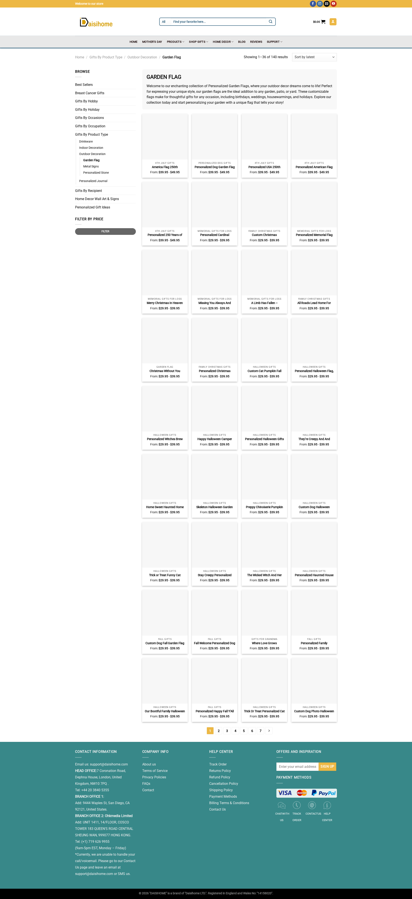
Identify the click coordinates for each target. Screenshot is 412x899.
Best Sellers (84, 85)
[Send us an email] (327, 4)
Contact (148, 790)
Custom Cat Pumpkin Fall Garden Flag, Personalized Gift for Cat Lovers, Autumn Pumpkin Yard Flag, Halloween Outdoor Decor (264, 371)
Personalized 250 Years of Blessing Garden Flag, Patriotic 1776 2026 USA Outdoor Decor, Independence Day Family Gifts (164, 235)
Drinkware (86, 141)
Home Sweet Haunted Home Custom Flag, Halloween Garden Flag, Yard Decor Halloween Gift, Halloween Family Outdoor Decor (165, 507)
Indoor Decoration (91, 148)
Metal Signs (91, 166)
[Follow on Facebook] (313, 4)
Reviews (256, 41)
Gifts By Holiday (87, 110)
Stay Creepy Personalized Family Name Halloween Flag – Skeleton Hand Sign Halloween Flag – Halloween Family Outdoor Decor (214, 575)
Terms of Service (155, 771)
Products (174, 41)
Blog (241, 41)
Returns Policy (220, 771)
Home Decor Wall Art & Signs (97, 199)
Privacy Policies (154, 777)
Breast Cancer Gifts (89, 93)
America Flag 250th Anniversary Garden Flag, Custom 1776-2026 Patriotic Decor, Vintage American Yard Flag (164, 167)
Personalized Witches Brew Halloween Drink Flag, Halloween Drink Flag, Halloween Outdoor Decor (165, 439)
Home (134, 41)
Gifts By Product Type (105, 57)
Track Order (218, 764)
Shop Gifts (197, 41)
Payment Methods (223, 796)
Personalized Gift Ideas (92, 207)
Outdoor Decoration (142, 57)
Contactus (313, 813)
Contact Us (217, 809)
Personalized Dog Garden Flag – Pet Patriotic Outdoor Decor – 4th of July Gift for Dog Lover (214, 167)
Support (273, 41)
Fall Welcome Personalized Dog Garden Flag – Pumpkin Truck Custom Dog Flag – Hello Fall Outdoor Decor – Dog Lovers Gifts (214, 643)
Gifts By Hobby (86, 101)
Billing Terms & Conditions (229, 803)
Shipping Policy (221, 790)
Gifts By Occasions (89, 118)
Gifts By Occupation (90, 126)
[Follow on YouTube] (333, 4)
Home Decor (222, 41)
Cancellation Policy (223, 784)
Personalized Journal (93, 181)
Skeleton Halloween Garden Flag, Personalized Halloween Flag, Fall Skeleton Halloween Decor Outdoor (214, 507)
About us (149, 764)
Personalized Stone (96, 173)
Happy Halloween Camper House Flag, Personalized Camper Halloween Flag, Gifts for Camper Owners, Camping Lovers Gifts (214, 439)
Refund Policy (219, 777)
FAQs (146, 784)
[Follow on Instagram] (320, 4)
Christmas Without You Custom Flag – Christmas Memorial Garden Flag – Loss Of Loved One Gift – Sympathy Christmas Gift (165, 371)
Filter (105, 231)
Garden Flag (91, 160)
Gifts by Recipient (88, 191)
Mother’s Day (152, 41)
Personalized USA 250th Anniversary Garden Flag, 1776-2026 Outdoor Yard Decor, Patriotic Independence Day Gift (264, 167)
